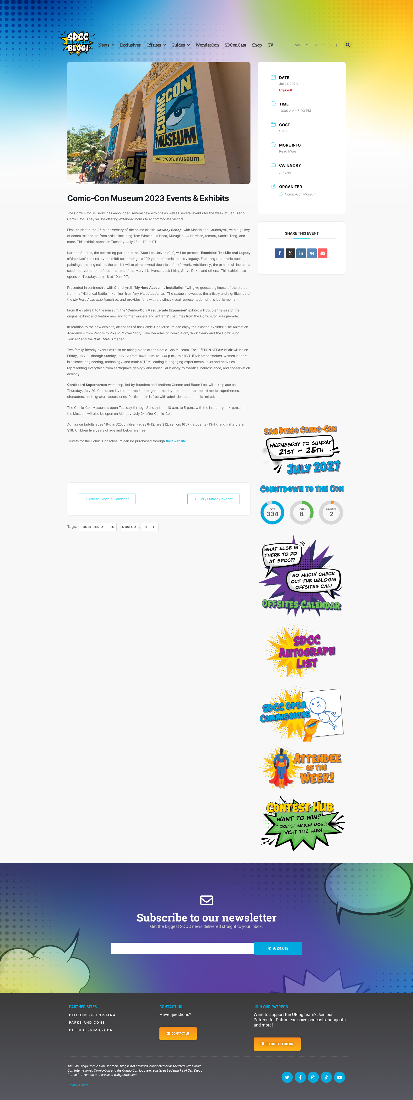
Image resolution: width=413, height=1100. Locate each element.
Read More (287, 151)
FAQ (334, 45)
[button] (348, 44)
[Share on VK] (312, 253)
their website (176, 441)
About (299, 45)
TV (270, 45)
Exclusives (130, 45)
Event (287, 173)
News (103, 45)
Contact (320, 45)
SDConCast (235, 45)
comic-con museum (98, 527)
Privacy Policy (77, 1085)
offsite (150, 527)
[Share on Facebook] (279, 253)
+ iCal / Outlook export (213, 499)
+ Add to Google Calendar (107, 499)
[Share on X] (290, 253)
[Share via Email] (322, 253)
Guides (178, 45)
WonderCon (207, 45)
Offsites (154, 45)
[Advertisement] (206, 13)
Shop (257, 45)
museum (129, 527)
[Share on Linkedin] (301, 253)
